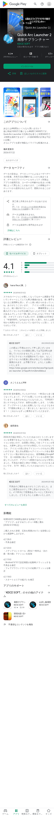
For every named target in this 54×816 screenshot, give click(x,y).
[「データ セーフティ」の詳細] (48, 167)
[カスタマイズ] (11, 160)
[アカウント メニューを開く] (49, 4)
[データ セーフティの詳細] (13, 230)
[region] (27, 55)
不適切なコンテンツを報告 (18, 624)
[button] (37, 57)
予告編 (26, 23)
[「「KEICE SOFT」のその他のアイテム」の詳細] (48, 592)
